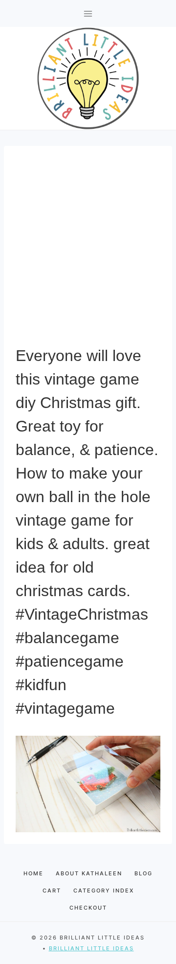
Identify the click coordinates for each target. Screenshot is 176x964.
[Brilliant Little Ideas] (88, 78)
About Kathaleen (89, 873)
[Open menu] (88, 13)
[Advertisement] (88, 251)
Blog (143, 873)
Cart (52, 890)
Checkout (88, 907)
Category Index (103, 890)
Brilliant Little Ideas (91, 948)
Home (33, 873)
